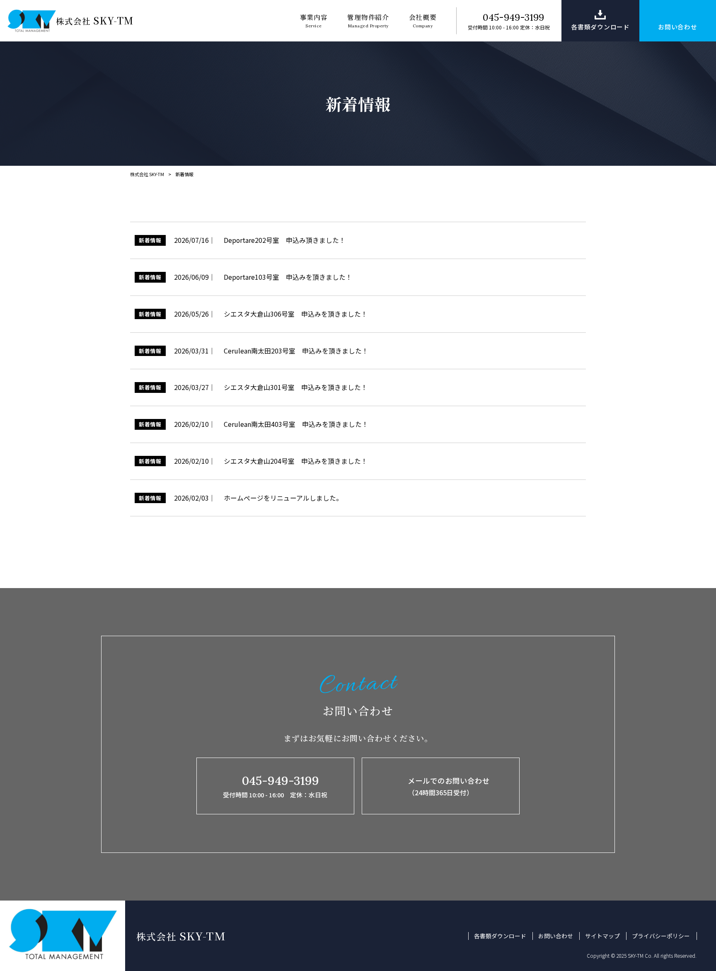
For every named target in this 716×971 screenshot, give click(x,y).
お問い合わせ (555, 936)
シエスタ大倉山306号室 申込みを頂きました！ (296, 314)
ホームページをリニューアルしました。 (283, 498)
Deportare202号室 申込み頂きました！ (285, 240)
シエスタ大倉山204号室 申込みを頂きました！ (296, 461)
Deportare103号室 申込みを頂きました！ (288, 277)
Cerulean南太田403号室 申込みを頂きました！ (296, 424)
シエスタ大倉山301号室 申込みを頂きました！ (296, 387)
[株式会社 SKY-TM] (31, 21)
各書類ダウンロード (500, 936)
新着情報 (150, 240)
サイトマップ (602, 936)
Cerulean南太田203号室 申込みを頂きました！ (296, 351)
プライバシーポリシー (661, 936)
